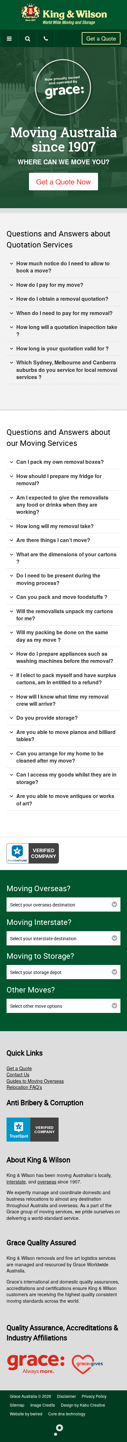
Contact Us (18, 1074)
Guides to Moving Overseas (35, 1081)
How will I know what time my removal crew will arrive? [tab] (62, 700)
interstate (16, 1181)
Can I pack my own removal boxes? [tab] (60, 461)
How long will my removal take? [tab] (55, 526)
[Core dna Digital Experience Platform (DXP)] (56, 1429)
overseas (46, 1181)
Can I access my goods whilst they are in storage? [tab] (66, 778)
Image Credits (42, 1405)
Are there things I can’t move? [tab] (53, 540)
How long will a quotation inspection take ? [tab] (66, 330)
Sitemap (17, 1405)
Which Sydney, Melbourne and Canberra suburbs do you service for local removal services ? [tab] (66, 370)
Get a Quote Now (63, 181)
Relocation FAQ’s (24, 1087)
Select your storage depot (36, 972)
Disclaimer (66, 1396)
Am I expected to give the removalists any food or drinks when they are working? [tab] (62, 505)
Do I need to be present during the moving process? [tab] (58, 579)
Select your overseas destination (42, 905)
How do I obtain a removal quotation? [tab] (62, 298)
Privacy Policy (94, 1396)
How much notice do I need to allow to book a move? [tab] (63, 266)
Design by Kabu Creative (83, 1405)
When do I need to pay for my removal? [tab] (64, 313)
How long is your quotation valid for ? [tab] (62, 348)
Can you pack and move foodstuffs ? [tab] (61, 597)
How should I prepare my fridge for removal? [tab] (59, 479)
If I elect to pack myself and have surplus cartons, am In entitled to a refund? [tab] (66, 678)
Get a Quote (101, 38)
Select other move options (36, 1006)
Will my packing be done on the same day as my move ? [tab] (62, 635)
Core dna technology (66, 1413)
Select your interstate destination (43, 938)
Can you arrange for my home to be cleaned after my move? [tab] (60, 757)
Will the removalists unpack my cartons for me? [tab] (64, 614)
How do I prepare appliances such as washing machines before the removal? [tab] (64, 657)
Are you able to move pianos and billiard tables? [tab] (66, 735)
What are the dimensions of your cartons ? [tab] (66, 557)
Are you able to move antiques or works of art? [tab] (65, 799)
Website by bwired (26, 1413)
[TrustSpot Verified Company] (33, 1139)
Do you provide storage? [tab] (47, 717)
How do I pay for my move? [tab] (49, 284)
